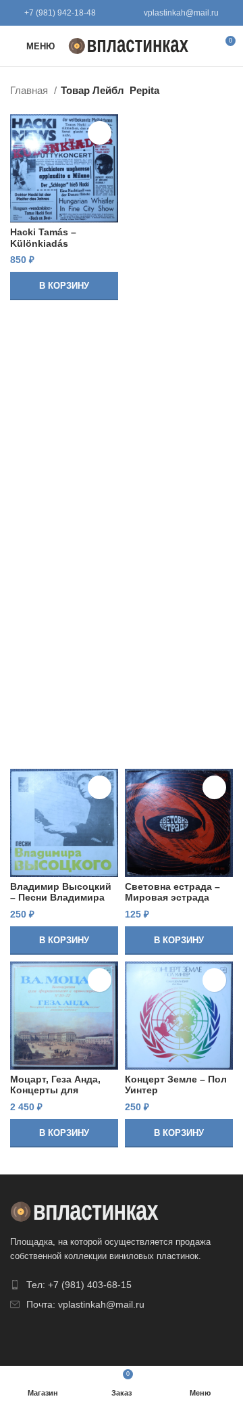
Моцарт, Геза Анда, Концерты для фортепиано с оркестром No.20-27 (57, 1096)
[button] (64, 286)
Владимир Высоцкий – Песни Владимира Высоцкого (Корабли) (62, 897)
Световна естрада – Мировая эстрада (172, 892)
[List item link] (121, 1284)
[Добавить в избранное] (99, 133)
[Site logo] (128, 45)
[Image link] (84, 1210)
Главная (30, 90)
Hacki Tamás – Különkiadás (43, 237)
